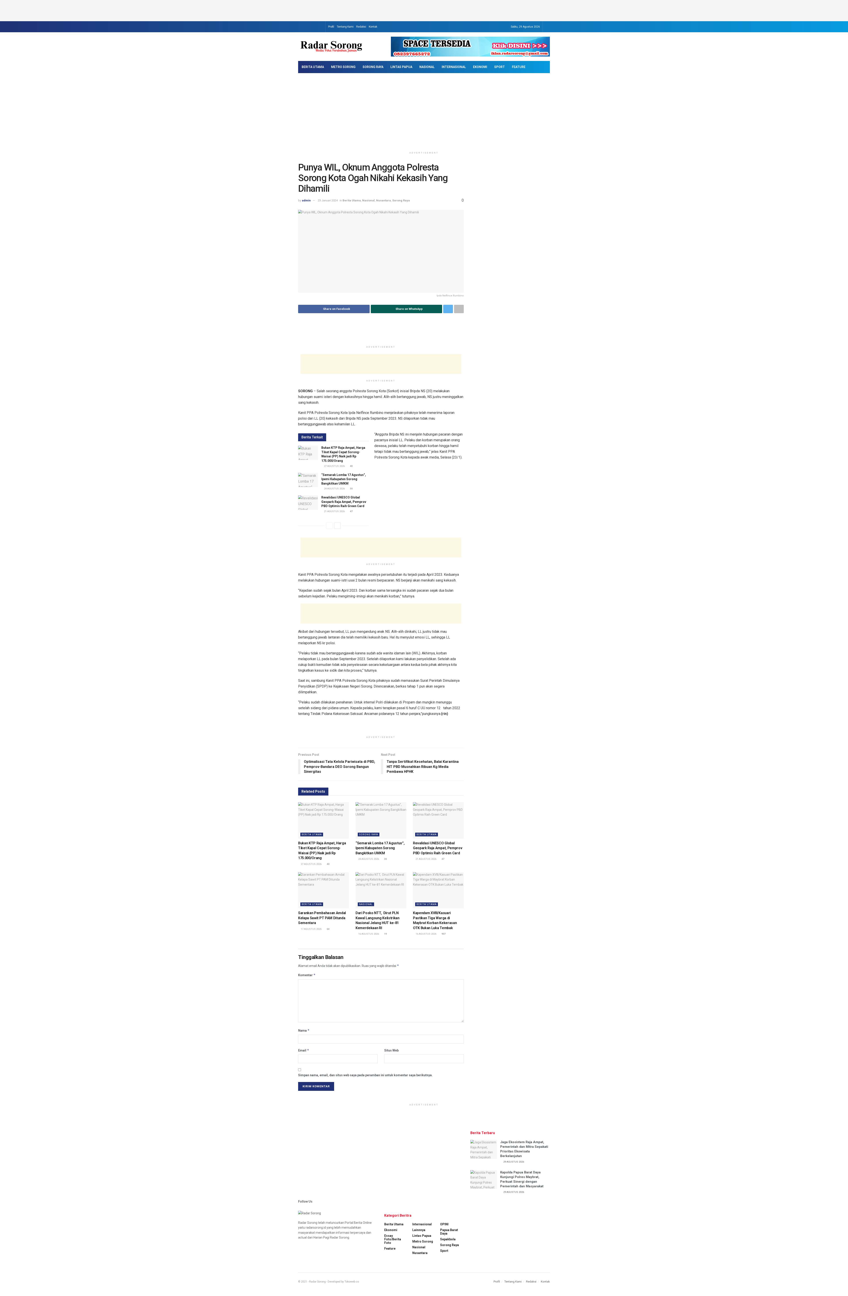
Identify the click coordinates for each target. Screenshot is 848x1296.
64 (327, 929)
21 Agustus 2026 (334, 511)
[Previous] (329, 526)
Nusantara (383, 200)
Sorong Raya (373, 67)
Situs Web (391, 1050)
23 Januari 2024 (328, 200)
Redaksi (361, 26)
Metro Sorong (343, 67)
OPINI (444, 1224)
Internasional (454, 67)
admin (306, 200)
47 (350, 511)
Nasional (427, 67)
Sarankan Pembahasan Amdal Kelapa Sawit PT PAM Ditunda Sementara (322, 918)
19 (385, 933)
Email (303, 1050)
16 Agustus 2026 (368, 933)
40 (350, 466)
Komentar (307, 975)
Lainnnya (418, 1230)
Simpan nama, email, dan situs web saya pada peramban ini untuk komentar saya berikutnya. (365, 1075)
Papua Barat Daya (449, 1231)
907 (443, 933)
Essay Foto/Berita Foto (392, 1239)
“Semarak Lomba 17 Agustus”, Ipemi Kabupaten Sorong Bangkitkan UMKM (343, 479)
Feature (518, 67)
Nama (304, 1030)
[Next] (337, 526)
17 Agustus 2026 (311, 929)
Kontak (373, 26)
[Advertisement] (424, 10)
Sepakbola (448, 1239)
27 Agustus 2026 (334, 466)
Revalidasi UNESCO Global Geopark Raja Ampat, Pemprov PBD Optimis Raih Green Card (343, 502)
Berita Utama (313, 67)
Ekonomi (480, 67)
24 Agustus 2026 (334, 488)
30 (350, 488)
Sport (499, 67)
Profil (331, 26)
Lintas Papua (401, 67)
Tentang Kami (345, 26)
